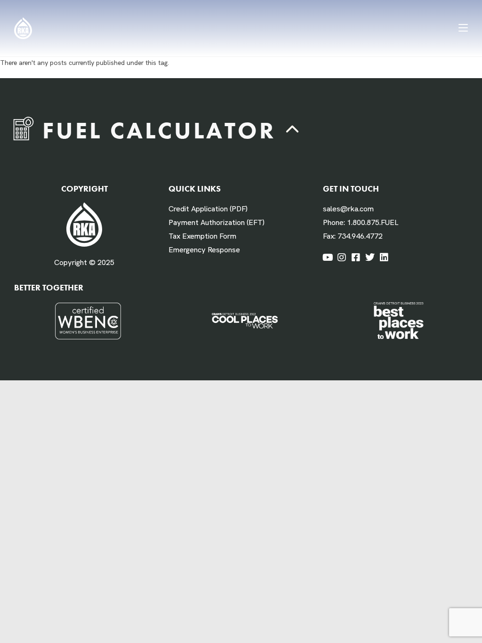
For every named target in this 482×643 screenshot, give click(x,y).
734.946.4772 (360, 236)
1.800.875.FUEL (372, 222)
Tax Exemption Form (202, 236)
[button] (293, 130)
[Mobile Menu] (463, 28)
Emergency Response (204, 250)
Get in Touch (351, 188)
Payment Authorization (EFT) (217, 222)
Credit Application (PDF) (208, 209)
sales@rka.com (348, 209)
